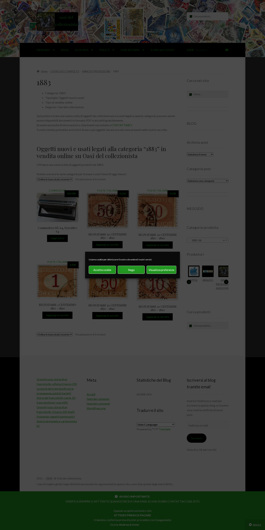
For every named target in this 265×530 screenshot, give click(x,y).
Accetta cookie (102, 269)
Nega (131, 269)
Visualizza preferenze (161, 269)
